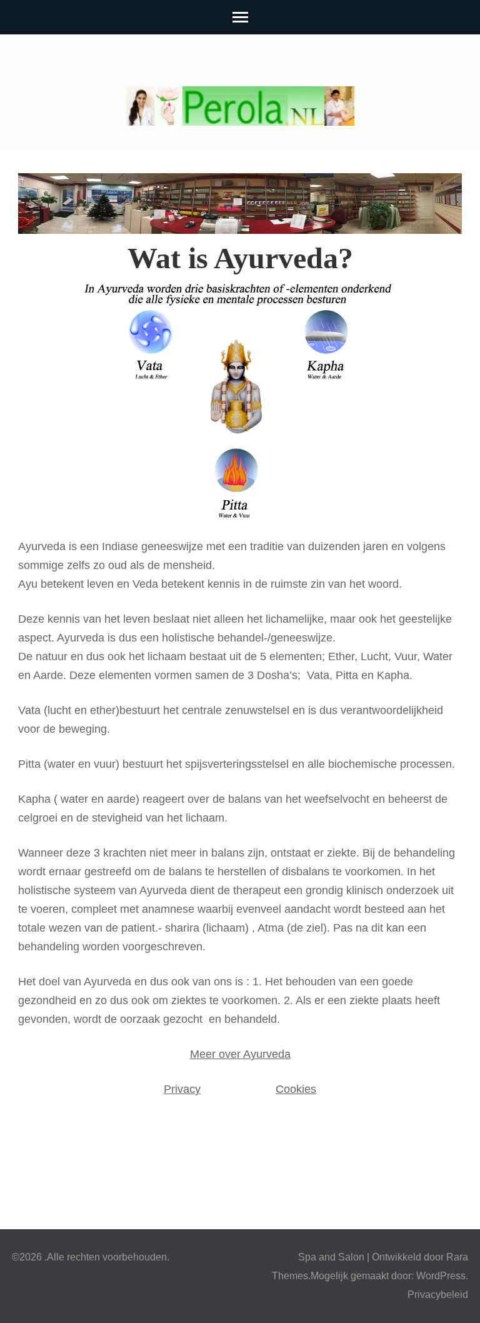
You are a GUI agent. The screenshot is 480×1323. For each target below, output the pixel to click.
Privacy (182, 1089)
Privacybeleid (438, 1294)
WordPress (441, 1275)
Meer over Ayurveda (240, 1054)
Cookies (296, 1089)
